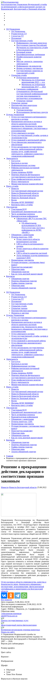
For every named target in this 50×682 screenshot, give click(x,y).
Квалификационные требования (30, 54)
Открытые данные (24, 101)
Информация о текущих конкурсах (31, 43)
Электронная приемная (11, 613)
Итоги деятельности (20, 181)
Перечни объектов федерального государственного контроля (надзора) (27, 176)
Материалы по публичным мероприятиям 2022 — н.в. (33, 81)
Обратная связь (18, 269)
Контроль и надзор (19, 163)
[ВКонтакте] (4, 595)
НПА (18, 59)
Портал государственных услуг (14, 620)
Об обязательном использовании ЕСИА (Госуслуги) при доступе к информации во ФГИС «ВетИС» (33, 227)
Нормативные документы (22, 260)
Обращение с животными (22, 235)
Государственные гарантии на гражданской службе (29, 72)
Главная (9, 456)
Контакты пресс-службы (22, 205)
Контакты (10, 276)
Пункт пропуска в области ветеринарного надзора (28, 240)
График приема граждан (21, 283)
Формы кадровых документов (29, 68)
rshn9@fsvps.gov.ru (9, 616)
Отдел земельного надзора (22, 133)
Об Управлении (13, 29)
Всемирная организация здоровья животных (20, 630)
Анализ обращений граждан (23, 288)
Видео (14, 200)
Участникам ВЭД (19, 209)
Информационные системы (23, 165)
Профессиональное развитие (29, 57)
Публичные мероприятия (27, 77)
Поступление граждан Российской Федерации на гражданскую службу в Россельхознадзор (32, 47)
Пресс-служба (12, 186)
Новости (15, 188)
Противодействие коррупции (24, 105)
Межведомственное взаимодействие (27, 184)
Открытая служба (19, 75)
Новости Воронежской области (25, 193)
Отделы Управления (15, 114)
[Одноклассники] (11, 595)
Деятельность (12, 158)
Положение (16, 38)
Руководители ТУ (19, 34)
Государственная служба (22, 41)
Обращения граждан (20, 272)
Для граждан (11, 207)
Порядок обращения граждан (24, 281)
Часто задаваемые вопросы (23, 214)
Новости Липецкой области (23, 198)
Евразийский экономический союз (26, 211)
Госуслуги (15, 161)
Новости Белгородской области (25, 195)
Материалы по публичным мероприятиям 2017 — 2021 (34, 85)
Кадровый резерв (24, 52)
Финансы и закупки (20, 108)
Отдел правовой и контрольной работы (28, 140)
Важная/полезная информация (24, 216)
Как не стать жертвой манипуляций (27, 274)
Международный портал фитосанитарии (19, 625)
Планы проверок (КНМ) (22, 172)
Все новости (6, 600)
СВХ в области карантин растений (31, 253)
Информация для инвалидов (28, 66)
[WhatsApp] (24, 595)
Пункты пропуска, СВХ (21, 237)
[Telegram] (17, 595)
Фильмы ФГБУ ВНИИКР (22, 202)
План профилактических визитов (26, 179)
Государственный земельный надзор (27, 191)
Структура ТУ (17, 36)
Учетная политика (24, 110)
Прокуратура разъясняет (22, 267)
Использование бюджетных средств (32, 112)
